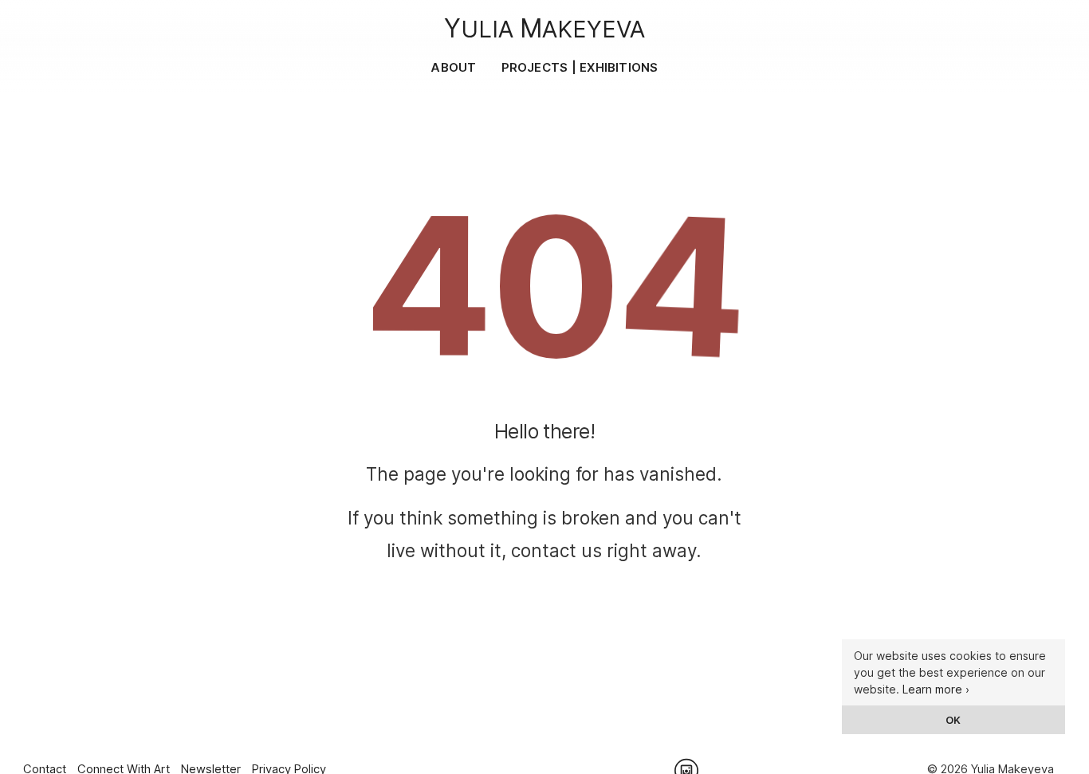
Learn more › (935, 689)
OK (953, 719)
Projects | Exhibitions (580, 67)
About (453, 67)
